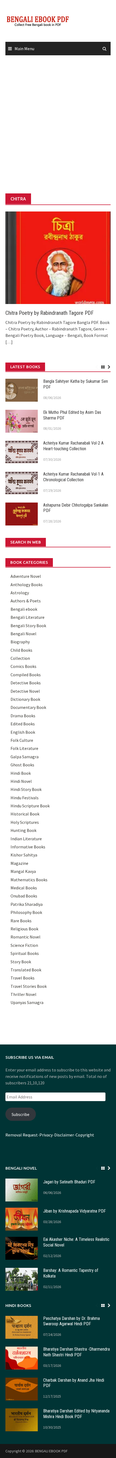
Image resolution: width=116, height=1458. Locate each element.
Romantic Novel (25, 937)
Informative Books (28, 846)
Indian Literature (26, 838)
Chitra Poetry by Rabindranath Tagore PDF (49, 313)
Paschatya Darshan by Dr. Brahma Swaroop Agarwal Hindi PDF (71, 1321)
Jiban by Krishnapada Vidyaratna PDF (74, 1211)
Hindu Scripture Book (30, 805)
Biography (20, 641)
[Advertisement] (58, 125)
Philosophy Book (26, 912)
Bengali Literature (28, 617)
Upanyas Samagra (27, 1002)
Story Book (21, 961)
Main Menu (24, 48)
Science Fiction (24, 945)
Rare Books (21, 920)
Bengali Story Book (28, 625)
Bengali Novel (23, 633)
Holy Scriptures (25, 822)
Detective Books (26, 682)
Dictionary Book (25, 699)
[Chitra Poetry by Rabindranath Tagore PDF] (58, 257)
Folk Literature (24, 748)
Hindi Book (21, 773)
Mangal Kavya (23, 871)
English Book (23, 732)
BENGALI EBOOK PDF (51, 1451)
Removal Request (21, 1135)
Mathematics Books (29, 879)
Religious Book (24, 928)
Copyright (85, 1135)
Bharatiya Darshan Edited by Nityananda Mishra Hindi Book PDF (76, 1413)
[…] (9, 341)
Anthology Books (27, 584)
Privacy (46, 1135)
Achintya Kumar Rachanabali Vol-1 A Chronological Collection (73, 477)
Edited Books (23, 723)
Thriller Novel (23, 994)
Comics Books (23, 666)
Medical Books (24, 887)
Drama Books (23, 715)
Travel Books (23, 978)
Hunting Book (23, 830)
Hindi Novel (21, 781)
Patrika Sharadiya (27, 904)
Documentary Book (28, 707)
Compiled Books (26, 674)
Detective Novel (25, 691)
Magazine (19, 863)
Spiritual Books (25, 953)
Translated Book (26, 969)
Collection (20, 658)
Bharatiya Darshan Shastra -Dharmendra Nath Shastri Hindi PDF (76, 1352)
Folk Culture (22, 740)
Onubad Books (24, 896)
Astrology (20, 592)
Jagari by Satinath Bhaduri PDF (69, 1181)
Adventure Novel (26, 576)
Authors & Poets (26, 600)
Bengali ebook (24, 609)
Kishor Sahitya (24, 855)
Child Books (21, 650)
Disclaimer (64, 1135)
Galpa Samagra (25, 756)
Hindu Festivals (25, 797)
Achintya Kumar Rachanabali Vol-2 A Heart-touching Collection (73, 446)
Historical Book (25, 814)
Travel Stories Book (29, 986)
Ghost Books (22, 764)
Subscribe (20, 1114)
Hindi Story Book (26, 789)
